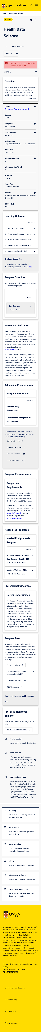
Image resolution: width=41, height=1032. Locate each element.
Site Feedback (12, 1023)
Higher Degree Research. (15, 518)
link (30, 267)
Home (4, 13)
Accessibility (12, 1011)
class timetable (12, 349)
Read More (32, 98)
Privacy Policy (12, 1000)
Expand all (31, 223)
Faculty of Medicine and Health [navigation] (18, 109)
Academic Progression (14, 513)
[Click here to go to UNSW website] (7, 6)
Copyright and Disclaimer (16, 988)
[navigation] (15, 441)
